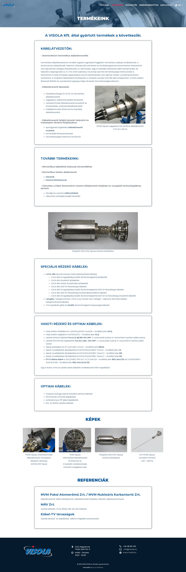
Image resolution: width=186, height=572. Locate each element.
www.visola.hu (129, 552)
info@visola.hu (130, 549)
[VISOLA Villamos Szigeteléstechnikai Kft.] (8, 5)
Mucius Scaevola (97, 567)
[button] (179, 5)
